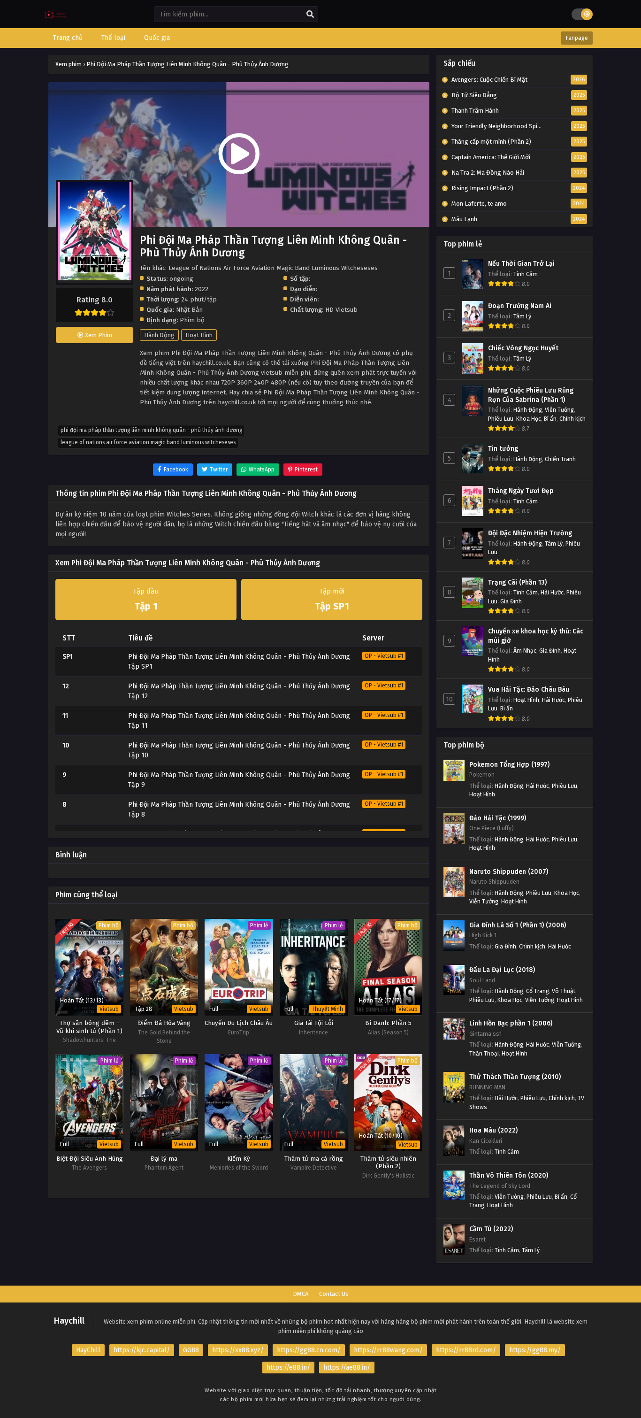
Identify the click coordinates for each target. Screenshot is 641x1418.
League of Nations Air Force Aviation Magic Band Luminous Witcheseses (148, 442)
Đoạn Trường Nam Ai (519, 306)
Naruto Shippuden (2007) (508, 872)
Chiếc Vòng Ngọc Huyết (523, 348)
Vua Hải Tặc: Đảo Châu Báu (528, 690)
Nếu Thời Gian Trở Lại (521, 264)
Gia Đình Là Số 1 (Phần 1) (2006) (517, 925)
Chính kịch (572, 418)
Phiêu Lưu (500, 418)
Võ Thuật (563, 990)
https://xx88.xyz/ (238, 1350)
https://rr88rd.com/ (466, 1350)
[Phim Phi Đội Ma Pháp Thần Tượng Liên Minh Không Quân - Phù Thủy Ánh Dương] (55, 21)
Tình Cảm (525, 273)
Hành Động (159, 335)
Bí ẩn (550, 418)
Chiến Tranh (560, 458)
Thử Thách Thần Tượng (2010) (515, 1077)
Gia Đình (511, 601)
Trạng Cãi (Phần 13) (517, 582)
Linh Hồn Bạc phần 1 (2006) (510, 1023)
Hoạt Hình (199, 335)
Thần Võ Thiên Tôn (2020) (508, 1175)
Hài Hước (552, 592)
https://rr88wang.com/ (388, 1350)
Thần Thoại (484, 1053)
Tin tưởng (503, 449)
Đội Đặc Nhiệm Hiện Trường (530, 533)
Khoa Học (528, 418)
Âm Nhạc (524, 650)
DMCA (300, 1293)
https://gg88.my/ (535, 1350)
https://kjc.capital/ (142, 1350)
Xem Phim (98, 335)
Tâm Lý (522, 316)
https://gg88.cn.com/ (309, 1350)
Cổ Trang (537, 990)
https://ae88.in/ (346, 1368)
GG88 (191, 1350)
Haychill (69, 1321)
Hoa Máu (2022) (493, 1130)
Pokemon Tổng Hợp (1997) (509, 765)
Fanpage (577, 38)
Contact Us (334, 1293)
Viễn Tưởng (559, 409)
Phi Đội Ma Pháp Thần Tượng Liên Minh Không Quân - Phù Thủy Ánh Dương (151, 430)
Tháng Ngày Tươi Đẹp (521, 491)
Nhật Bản (189, 310)
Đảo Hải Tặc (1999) (497, 818)
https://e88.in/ (288, 1368)
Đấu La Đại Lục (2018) (502, 970)
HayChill (88, 1350)
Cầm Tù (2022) (491, 1229)
